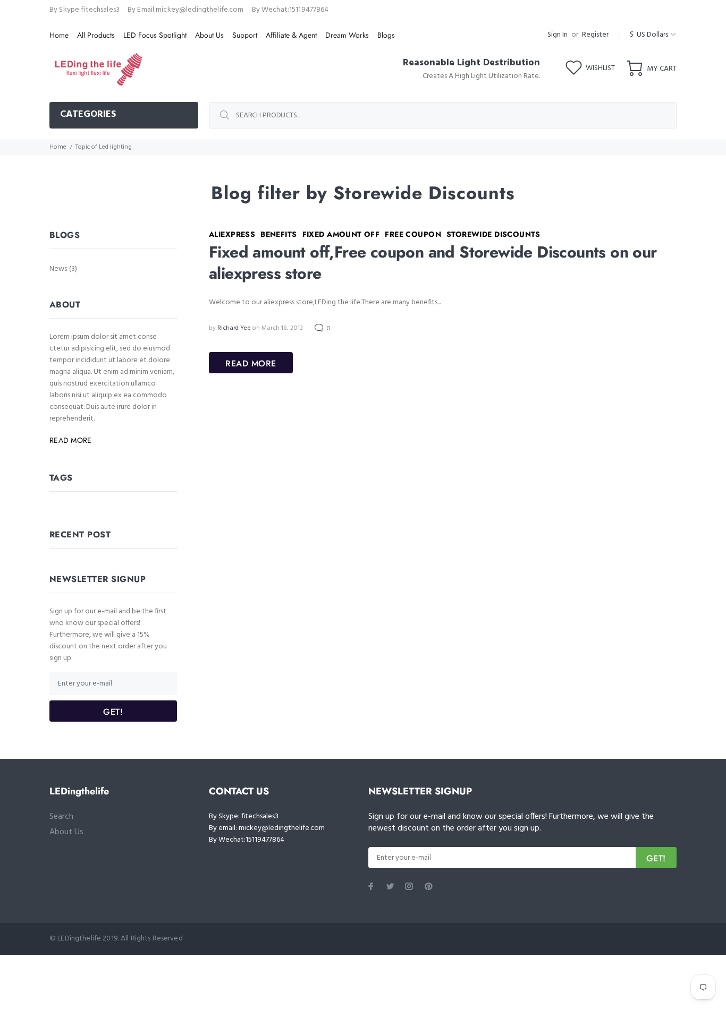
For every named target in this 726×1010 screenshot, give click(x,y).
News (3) (63, 268)
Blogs (386, 35)
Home (59, 35)
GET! (113, 712)
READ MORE (250, 363)
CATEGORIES (88, 114)
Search (61, 817)
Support (244, 35)
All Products (96, 35)
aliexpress (232, 234)
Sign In (557, 35)
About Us (209, 35)
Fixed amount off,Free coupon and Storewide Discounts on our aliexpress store (433, 263)
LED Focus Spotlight (155, 35)
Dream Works (347, 35)
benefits (278, 234)
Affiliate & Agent (291, 35)
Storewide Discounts (493, 234)
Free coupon (413, 234)
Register (595, 35)
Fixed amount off (341, 234)
